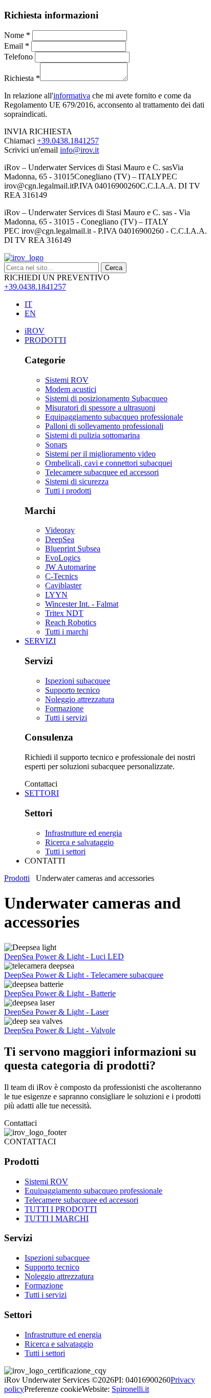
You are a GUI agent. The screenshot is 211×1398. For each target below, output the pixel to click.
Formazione (44, 1285)
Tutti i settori (45, 1353)
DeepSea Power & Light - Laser (56, 1012)
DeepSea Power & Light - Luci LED (64, 956)
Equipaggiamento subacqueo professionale (93, 1190)
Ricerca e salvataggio (59, 1344)
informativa (71, 95)
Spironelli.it (130, 1389)
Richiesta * (22, 78)
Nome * (17, 35)
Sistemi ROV (46, 1181)
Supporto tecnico (52, 1267)
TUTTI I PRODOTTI (61, 1209)
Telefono (18, 56)
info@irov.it (79, 150)
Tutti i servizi (46, 1294)
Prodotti (17, 878)
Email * (16, 46)
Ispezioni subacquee (57, 1257)
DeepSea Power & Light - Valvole (59, 1030)
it (28, 304)
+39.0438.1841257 (68, 140)
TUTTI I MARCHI (57, 1218)
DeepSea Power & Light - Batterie (60, 993)
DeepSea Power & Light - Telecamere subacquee (83, 975)
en (30, 313)
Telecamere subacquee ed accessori (81, 1200)
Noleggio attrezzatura (59, 1276)
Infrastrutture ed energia (63, 1334)
